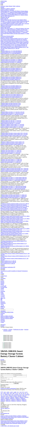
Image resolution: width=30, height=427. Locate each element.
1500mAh (22, 398)
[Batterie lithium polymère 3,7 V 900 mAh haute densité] (13, 187)
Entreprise (3, 6)
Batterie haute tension (15, 420)
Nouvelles (3, 268)
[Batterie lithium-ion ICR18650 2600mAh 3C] (11, 85)
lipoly (9, 394)
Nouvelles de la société (6, 271)
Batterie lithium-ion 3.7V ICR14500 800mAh (11, 11)
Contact (2, 273)
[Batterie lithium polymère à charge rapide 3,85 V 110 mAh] (14, 133)
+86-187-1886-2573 (5, 408)
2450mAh (13, 399)
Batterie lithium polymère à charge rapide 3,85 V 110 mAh (16, 23)
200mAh (12, 397)
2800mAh (18, 399)
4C (1, 394)
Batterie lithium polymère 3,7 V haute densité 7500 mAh (13, 180)
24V (11, 393)
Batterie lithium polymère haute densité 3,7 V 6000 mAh (13, 197)
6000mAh (13, 400)
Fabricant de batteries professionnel (8, 388)
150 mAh (7, 397)
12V (2, 393)
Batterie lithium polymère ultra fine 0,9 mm (10, 19)
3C (27, 393)
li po (23, 394)
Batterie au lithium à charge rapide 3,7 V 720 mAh (12, 126)
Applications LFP (11, 267)
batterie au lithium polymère (7, 316)
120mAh (2, 397)
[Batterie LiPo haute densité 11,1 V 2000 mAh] (11, 160)
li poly (7, 395)
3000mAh (23, 399)
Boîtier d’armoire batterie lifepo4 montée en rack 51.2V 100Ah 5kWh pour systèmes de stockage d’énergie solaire (14, 41)
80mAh (11, 395)
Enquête (2, 359)
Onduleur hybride (21, 417)
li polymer (16, 394)
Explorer (2, 49)
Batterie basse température (12, 423)
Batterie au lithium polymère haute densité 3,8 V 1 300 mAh (14, 171)
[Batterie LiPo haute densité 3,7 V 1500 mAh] (11, 151)
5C (3, 394)
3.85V (8, 392)
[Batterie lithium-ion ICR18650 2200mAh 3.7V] (11, 68)
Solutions (3, 264)
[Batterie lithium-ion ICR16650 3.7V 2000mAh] (11, 59)
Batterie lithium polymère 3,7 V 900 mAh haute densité (13, 188)
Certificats (18, 6)
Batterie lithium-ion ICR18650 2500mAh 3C (18, 13)
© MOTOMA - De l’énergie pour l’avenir (10, 425)
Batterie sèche (14, 417)
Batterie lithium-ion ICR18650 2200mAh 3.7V (11, 70)
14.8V (7, 393)
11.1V (26, 392)
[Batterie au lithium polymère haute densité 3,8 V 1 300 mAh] (14, 169)
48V (14, 393)
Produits (2, 7)
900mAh (7, 398)
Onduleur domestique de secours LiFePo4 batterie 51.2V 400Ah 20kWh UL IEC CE (14, 45)
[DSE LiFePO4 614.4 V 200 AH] (8, 262)
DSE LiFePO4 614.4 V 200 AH (12, 48)
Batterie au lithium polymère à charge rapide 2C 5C (12, 24)
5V (18, 392)
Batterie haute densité (5, 420)
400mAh (21, 397)
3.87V (11, 392)
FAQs (5, 275)
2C (25, 393)
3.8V (5, 392)
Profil (2, 3)
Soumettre (4, 380)
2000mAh (3, 399)
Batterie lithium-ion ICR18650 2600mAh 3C (10, 14)
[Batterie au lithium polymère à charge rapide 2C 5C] (12, 141)
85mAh (15, 395)
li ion (20, 394)
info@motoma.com (5, 413)
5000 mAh (8, 400)
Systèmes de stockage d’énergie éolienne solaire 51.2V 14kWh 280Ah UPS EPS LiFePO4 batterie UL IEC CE (14, 43)
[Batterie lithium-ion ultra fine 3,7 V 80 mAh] (11, 120)
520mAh (26, 397)
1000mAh (12, 398)
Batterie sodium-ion (9, 418)
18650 (6, 394)
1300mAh (17, 398)
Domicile (3, 2)
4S (23, 393)
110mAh (24, 395)
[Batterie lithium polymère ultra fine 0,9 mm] (11, 103)
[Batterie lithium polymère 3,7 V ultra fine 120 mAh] (12, 112)
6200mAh (19, 400)
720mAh (2, 398)
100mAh (19, 395)
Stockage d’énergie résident (7, 318)
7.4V (20, 392)
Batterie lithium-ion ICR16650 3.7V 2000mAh (11, 62)
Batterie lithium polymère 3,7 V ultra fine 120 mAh (14, 20)
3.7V (2, 392)
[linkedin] (2, 391)
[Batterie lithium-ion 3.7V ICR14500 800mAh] (11, 51)
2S (19, 393)
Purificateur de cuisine (18, 329)
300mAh (17, 397)
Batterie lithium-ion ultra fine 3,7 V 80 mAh (10, 123)
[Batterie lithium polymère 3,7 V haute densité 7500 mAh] (14, 178)
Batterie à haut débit (15, 422)
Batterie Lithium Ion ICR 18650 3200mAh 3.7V (14, 15)
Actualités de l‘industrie (16, 271)
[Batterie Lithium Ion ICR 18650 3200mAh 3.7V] (12, 94)
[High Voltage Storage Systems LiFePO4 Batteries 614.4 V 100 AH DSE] (15, 257)
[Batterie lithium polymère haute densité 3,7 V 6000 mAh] (14, 196)
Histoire (10, 6)
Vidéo (14, 6)
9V (23, 392)
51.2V (16, 393)
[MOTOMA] (4, 1)
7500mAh (24, 400)
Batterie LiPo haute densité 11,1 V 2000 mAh (11, 162)
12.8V (4, 393)
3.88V (15, 392)
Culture (7, 6)
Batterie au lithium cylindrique (7, 317)
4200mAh (3, 400)
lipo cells (3, 395)
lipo (12, 394)
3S (21, 393)
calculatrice (3, 278)
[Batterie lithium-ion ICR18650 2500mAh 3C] (11, 77)
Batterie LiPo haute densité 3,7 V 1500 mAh (10, 28)
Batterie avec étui (21, 423)
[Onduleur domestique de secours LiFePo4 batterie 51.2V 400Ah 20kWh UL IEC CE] (15, 244)
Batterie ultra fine (7, 422)
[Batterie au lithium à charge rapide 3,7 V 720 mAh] (12, 124)
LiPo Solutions (4, 267)
